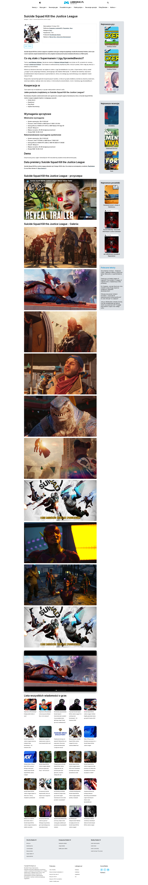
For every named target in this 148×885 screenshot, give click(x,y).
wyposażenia (30, 856)
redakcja (77, 872)
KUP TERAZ (28, 46)
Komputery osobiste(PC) (56, 28)
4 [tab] (58, 690)
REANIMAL (111, 126)
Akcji (31, 19)
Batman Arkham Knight (62, 62)
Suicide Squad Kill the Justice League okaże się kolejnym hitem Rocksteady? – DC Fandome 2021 (30, 743)
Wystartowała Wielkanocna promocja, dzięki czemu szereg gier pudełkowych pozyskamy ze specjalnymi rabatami (60, 823)
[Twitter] (101, 870)
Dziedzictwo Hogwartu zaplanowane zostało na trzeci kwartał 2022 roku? (45, 741)
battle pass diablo (63, 848)
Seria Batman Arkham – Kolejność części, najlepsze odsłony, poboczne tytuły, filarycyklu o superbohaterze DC (111, 273)
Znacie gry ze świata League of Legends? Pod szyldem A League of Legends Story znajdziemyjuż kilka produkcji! (111, 281)
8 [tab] (63, 690)
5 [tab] (59, 690)
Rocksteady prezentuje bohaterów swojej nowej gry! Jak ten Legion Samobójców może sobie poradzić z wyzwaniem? (60, 795)
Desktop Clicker (111, 46)
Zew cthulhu (52, 869)
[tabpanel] (60, 671)
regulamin (77, 874)
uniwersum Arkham (35, 64)
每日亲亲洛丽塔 (111, 92)
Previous (26, 671)
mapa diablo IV (30, 853)
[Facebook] (105, 870)
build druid (93, 845)
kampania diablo (63, 843)
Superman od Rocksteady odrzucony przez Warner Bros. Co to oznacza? (45, 714)
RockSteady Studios (55, 34)
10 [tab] (65, 690)
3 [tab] (57, 690)
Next (95, 671)
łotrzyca (28, 843)
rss (75, 876)
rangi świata (62, 845)
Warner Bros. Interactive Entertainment (60, 37)
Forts (111, 171)
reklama (77, 869)
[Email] (108, 870)
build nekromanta (95, 843)
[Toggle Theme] (40, 3)
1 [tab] (55, 690)
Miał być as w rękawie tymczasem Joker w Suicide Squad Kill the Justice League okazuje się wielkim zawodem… (30, 823)
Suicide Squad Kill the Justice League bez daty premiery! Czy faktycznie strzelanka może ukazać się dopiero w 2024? (90, 768)
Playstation (66, 28)
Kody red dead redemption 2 (56, 872)
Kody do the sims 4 (54, 874)
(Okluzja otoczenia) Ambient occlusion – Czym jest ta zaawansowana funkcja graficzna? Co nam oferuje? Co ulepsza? (111, 296)
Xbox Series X (42, 168)
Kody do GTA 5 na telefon (55, 879)
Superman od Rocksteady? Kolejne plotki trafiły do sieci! (30, 714)
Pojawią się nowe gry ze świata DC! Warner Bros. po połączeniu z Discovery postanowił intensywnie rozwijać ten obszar (60, 743)
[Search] (108, 3)
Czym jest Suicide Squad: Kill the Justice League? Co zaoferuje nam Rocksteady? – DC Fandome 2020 (75, 716)
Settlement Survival (111, 148)
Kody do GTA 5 (53, 876)
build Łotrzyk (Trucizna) (96, 851)
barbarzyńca (30, 845)
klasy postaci (30, 851)
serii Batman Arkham (35, 62)
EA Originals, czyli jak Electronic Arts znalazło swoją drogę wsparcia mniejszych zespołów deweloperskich (111, 289)
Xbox (71, 28)
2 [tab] (56, 690)
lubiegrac (26, 19)
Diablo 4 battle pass (54, 881)
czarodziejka (30, 848)
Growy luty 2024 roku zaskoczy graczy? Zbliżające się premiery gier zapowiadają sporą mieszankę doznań (44, 823)
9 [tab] (64, 690)
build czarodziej (95, 848)
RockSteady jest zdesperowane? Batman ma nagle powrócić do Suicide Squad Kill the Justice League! (74, 823)
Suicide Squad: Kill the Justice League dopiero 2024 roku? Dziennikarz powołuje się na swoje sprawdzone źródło (74, 768)
